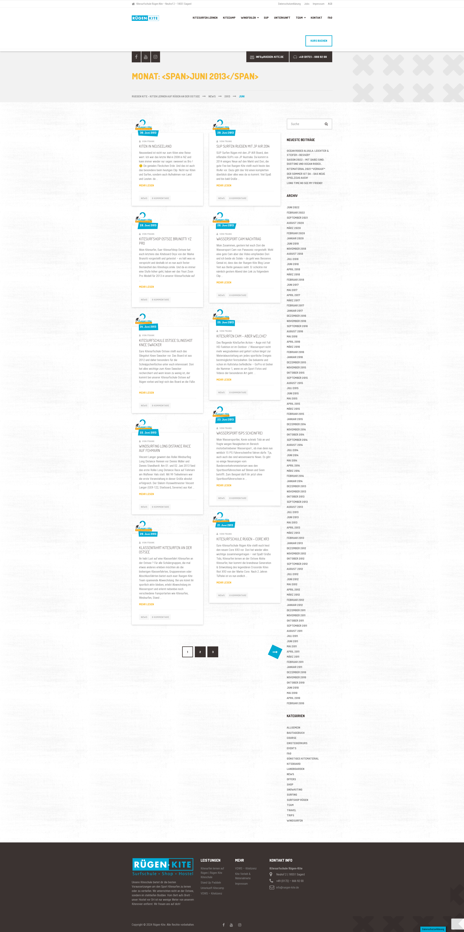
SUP (266, 17)
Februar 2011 (295, 662)
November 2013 (296, 491)
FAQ (330, 17)
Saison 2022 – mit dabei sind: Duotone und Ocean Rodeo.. (305, 162)
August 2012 (295, 569)
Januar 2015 (295, 419)
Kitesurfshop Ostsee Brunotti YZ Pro (165, 241)
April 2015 (293, 403)
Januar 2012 (295, 605)
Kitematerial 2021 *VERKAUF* (306, 169)
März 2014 (293, 471)
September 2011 (297, 625)
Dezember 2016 (296, 315)
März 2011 (293, 656)
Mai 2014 (292, 460)
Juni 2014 (293, 455)
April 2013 (293, 527)
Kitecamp (229, 17)
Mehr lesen (154, 185)
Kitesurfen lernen (205, 17)
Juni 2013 (293, 517)
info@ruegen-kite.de (287, 887)
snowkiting (294, 789)
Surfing (292, 794)
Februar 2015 (295, 414)
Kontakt (316, 17)
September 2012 (297, 564)
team (290, 805)
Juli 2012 (293, 574)
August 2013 (295, 507)
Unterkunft (282, 17)
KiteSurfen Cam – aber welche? (241, 336)
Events (291, 748)
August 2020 (295, 223)
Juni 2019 (293, 243)
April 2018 (293, 269)
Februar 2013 (295, 538)
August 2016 (295, 331)
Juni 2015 (293, 393)
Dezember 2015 (296, 362)
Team (299, 17)
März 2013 (293, 533)
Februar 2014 (295, 476)
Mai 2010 (292, 693)
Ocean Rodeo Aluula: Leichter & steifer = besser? (308, 153)
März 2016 (293, 347)
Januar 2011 (294, 667)
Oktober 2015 (295, 372)
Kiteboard (294, 764)
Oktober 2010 (295, 682)
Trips (290, 815)
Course (291, 738)
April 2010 (293, 698)
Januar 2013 (295, 543)
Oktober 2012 (295, 558)
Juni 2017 (293, 284)
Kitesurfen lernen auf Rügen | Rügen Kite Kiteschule (212, 873)
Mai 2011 (292, 646)
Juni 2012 (293, 579)
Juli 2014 (292, 450)
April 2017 (293, 295)
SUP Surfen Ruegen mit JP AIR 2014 (243, 146)
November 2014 (296, 429)
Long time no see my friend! (304, 183)
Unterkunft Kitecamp (212, 888)
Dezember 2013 (296, 486)
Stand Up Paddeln (211, 882)
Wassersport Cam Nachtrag (238, 238)
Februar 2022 (296, 212)
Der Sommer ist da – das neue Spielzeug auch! (306, 176)
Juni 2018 (293, 264)
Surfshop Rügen (297, 800)
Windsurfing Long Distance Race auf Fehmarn (165, 448)
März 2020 (294, 228)
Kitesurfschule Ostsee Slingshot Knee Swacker (165, 342)
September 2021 (297, 217)
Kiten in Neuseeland (155, 146)
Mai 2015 (292, 398)
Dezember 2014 (296, 424)
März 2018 (293, 274)
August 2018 (295, 253)
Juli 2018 (293, 259)
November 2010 (296, 677)
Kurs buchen (318, 40)
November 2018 (296, 248)
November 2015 (296, 367)
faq (289, 753)
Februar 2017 (295, 305)
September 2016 (297, 326)
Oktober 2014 (295, 434)
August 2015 (295, 383)
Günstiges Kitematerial (303, 758)
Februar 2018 (295, 279)
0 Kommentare (160, 198)
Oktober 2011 (295, 620)
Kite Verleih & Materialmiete (243, 876)
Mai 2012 (292, 584)
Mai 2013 (292, 522)
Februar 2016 (295, 352)
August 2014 (295, 445)
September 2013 (297, 502)
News (144, 198)
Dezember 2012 (296, 548)
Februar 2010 (295, 703)
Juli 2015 (293, 388)
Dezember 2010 (296, 672)
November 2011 (296, 615)
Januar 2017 (295, 310)
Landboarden (295, 769)
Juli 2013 (293, 512)
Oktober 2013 (295, 496)
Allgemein (293, 727)
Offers (291, 779)
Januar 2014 (295, 481)
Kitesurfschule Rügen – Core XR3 (242, 539)
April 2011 (293, 651)
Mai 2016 (292, 336)
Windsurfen (295, 820)
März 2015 (293, 409)
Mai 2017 (292, 290)
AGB (330, 3)
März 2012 (293, 594)
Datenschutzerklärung (289, 3)
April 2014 (293, 465)
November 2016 (296, 321)
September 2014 (297, 440)
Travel (291, 810)
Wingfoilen (248, 17)
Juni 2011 (292, 641)
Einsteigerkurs (297, 743)
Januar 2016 (295, 357)
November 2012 (296, 553)
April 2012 (293, 589)
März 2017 (293, 300)
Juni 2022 (293, 207)
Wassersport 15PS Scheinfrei (239, 433)
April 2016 (293, 341)
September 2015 (297, 378)
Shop (290, 784)
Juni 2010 (293, 687)
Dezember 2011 (296, 610)
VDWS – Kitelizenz (211, 893)
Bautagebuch (295, 733)
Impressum (318, 3)
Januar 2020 (295, 238)
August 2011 (294, 631)
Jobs (306, 3)
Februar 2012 (295, 600)
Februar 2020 (296, 233)
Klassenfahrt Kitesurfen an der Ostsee (165, 549)
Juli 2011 (292, 636)
